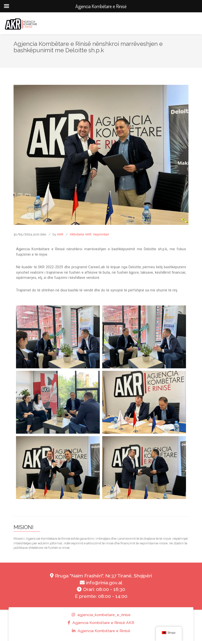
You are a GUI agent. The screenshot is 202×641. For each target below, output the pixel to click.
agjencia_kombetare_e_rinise (103, 614)
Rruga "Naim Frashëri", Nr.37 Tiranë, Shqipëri (103, 576)
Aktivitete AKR (80, 234)
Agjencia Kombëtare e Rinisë (103, 630)
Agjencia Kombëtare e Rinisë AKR (102, 622)
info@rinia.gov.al (103, 583)
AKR (60, 234)
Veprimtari (101, 234)
